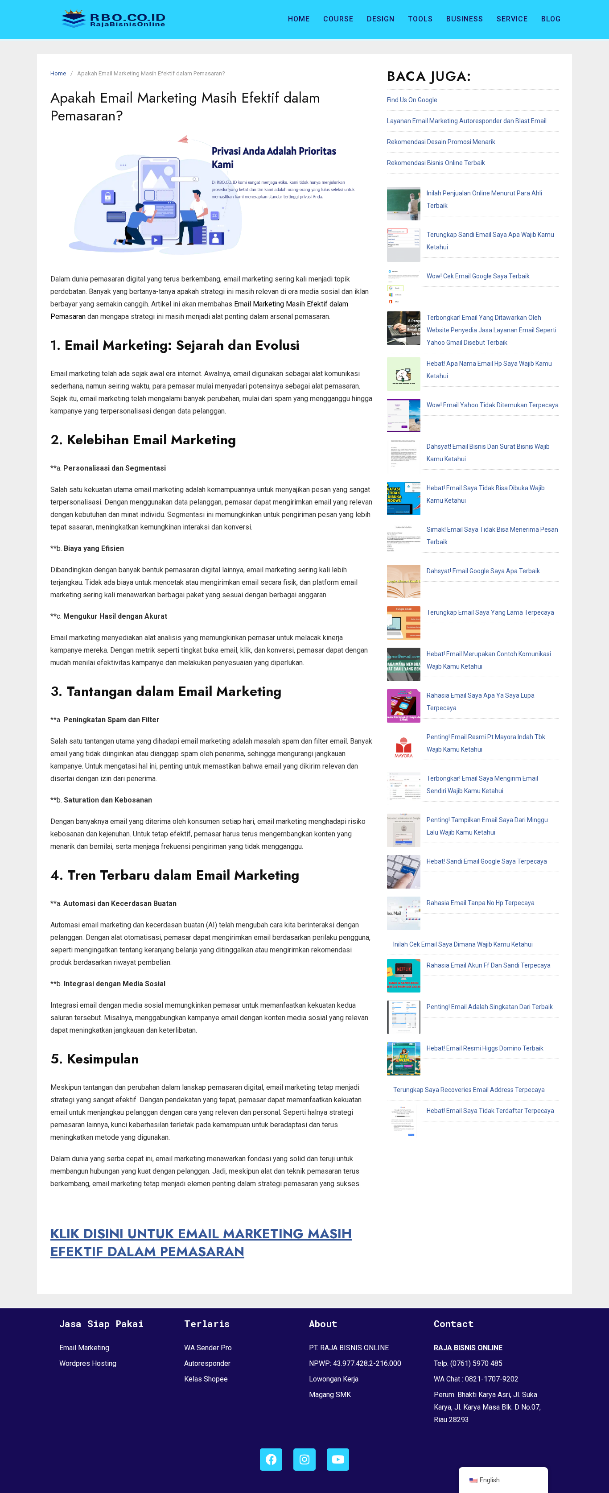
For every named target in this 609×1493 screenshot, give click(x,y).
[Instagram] (304, 1459)
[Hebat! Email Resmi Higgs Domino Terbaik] (403, 1060)
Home (299, 19)
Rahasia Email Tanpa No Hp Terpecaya (481, 902)
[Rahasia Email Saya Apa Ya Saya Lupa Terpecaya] (403, 708)
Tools (420, 19)
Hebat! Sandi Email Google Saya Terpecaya (487, 861)
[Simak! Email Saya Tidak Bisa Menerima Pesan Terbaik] (403, 542)
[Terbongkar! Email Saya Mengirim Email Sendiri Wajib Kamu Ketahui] (403, 791)
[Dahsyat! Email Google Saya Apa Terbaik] (403, 583)
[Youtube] (338, 1459)
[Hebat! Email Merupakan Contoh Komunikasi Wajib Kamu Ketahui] (403, 666)
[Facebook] (271, 1459)
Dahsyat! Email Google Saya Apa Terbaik (483, 571)
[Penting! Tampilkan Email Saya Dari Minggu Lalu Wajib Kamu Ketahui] (403, 832)
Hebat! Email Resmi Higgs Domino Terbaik (485, 1048)
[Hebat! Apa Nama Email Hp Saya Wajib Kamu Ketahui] (403, 376)
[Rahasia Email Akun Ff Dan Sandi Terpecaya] (403, 978)
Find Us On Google (412, 99)
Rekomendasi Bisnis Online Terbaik (436, 162)
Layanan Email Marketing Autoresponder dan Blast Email (467, 120)
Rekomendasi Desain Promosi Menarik (441, 141)
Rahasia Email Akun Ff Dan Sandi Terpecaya (489, 965)
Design (381, 19)
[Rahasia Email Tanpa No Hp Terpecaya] (403, 915)
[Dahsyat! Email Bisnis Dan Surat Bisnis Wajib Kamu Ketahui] (403, 459)
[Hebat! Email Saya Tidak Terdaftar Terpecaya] (403, 1123)
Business (464, 19)
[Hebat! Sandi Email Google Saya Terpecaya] (403, 874)
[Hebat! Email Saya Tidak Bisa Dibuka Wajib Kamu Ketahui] (403, 500)
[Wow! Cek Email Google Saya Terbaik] (403, 288)
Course (338, 19)
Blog (551, 19)
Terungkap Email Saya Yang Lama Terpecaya (490, 612)
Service (512, 19)
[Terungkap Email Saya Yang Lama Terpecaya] (403, 625)
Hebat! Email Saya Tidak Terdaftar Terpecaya (490, 1110)
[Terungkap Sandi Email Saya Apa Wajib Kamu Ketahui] (403, 247)
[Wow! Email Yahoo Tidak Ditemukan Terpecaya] (403, 417)
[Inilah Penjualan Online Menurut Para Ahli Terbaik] (403, 205)
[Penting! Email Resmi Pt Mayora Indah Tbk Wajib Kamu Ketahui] (403, 749)
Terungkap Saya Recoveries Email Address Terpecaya (469, 1089)
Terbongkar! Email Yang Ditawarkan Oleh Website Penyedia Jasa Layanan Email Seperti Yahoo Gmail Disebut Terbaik (491, 330)
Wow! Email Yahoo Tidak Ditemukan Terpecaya (493, 405)
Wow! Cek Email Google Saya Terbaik (478, 276)
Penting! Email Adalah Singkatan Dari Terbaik (490, 1006)
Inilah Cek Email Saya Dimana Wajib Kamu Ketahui (463, 944)
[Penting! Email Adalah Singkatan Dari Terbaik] (403, 1019)
